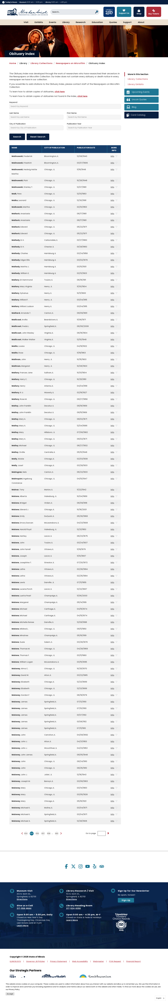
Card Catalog (138, 114)
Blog (134, 107)
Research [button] (81, 22)
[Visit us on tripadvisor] (101, 866)
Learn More (22, 925)
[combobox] (160, 998)
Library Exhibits (136, 84)
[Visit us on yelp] (94, 866)
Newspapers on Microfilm (70, 63)
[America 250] (109, 12)
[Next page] (61, 833)
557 (43, 833)
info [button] (112, 156)
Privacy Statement (58, 961)
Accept (10, 994)
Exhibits (39, 22)
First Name (72, 113)
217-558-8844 (24, 908)
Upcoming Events (140, 91)
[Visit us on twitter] (73, 866)
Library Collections (41, 63)
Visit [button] (26, 22)
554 (25, 833)
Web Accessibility (80, 961)
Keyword (13, 102)
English (158, 998)
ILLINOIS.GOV (15, 961)
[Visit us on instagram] (80, 866)
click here (60, 91)
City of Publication (17, 124)
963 (56, 833)
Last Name (14, 113)
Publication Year (74, 124)
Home (12, 63)
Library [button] (66, 22)
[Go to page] (108, 833)
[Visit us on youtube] (87, 866)
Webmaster (98, 961)
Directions (22, 899)
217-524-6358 (73, 908)
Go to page (91, 833)
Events (52, 22)
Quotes (113, 22)
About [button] (141, 22)
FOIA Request (115, 961)
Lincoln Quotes (139, 99)
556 (37, 833)
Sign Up (126, 900)
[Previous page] (22, 833)
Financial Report (133, 961)
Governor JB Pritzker (35, 961)
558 (48, 833)
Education (97, 22)
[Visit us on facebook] (66, 866)
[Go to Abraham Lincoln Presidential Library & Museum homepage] (27, 12)
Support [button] (127, 22)
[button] (159, 992)
